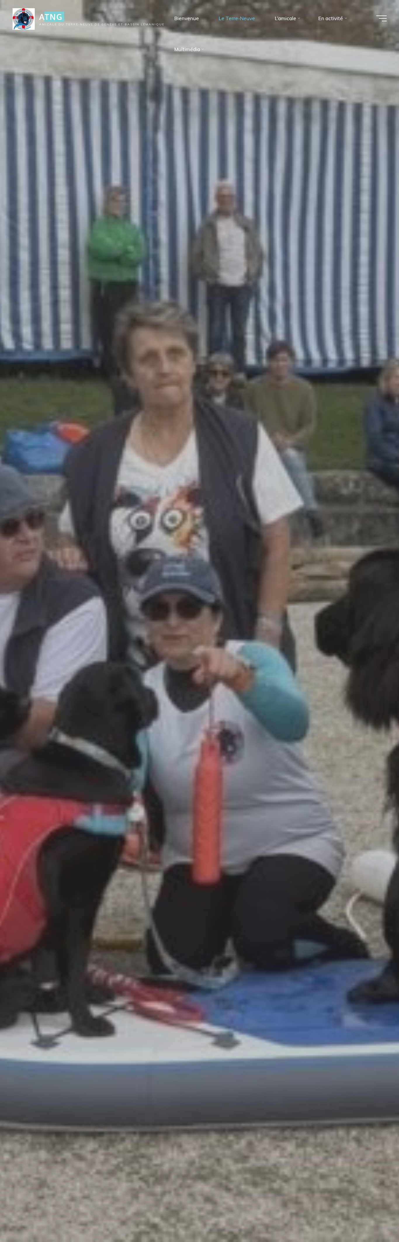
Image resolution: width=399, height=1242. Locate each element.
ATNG (50, 17)
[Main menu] (381, 18)
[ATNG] (24, 18)
